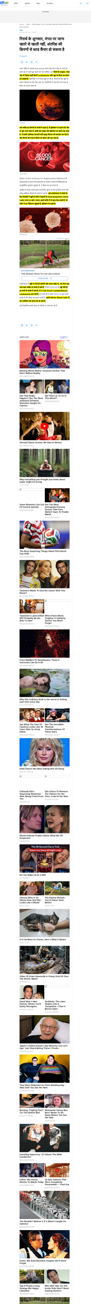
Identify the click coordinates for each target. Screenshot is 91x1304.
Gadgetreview (23, 234)
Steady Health (23, 173)
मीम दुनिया (50, 3)
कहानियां (27, 3)
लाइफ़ (28, 24)
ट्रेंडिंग (16, 3)
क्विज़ (38, 3)
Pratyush (23, 56)
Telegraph (22, 123)
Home (22, 24)
